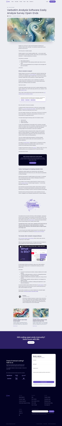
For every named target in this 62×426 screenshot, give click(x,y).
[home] (8, 1)
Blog (27, 1)
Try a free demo (32, 162)
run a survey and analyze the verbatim (28, 108)
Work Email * (35, 364)
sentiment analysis (31, 219)
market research (26, 142)
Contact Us (31, 1)
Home (12, 1)
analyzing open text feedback (39, 231)
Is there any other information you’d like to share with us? (41, 372)
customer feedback (32, 74)
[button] (16, 2)
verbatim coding (23, 90)
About (24, 1)
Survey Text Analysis (16, 318)
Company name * (35, 368)
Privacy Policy (43, 413)
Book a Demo (31, 342)
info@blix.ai (43, 357)
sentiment (34, 147)
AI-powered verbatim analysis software (27, 238)
